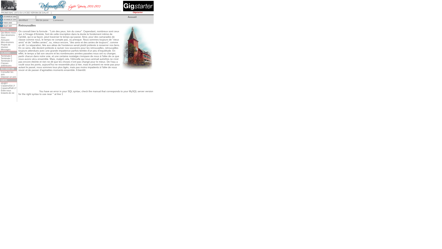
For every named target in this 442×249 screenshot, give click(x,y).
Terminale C (6, 58)
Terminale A (6, 56)
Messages (6, 49)
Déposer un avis (8, 77)
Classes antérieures (6, 64)
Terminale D (6, 61)
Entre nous (6, 90)
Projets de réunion (5, 46)
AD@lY (4, 83)
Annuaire (5, 40)
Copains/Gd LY (8, 86)
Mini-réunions (7, 42)
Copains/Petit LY (8, 88)
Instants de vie (7, 93)
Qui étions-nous (8, 32)
